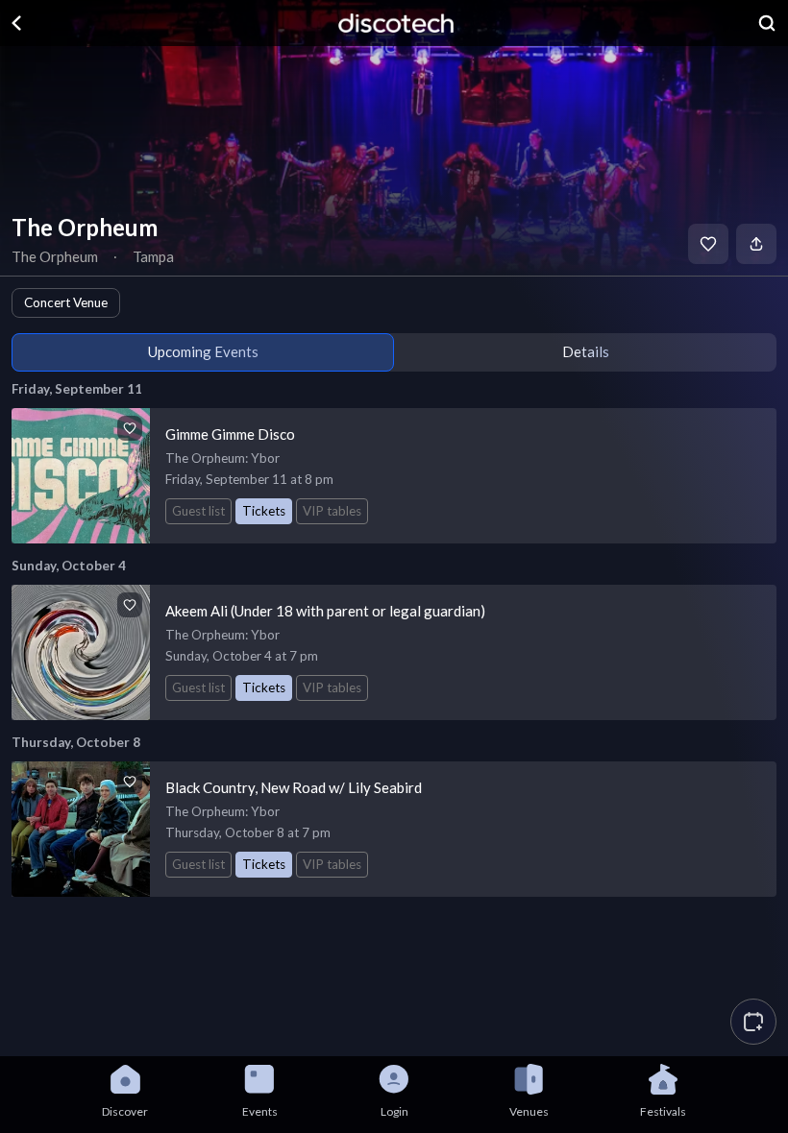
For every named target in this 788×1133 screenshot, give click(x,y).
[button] (753, 1022)
